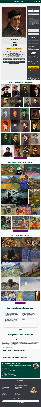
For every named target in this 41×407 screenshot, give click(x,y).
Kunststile (6, 3)
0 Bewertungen (16, 63)
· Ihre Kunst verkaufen (18, 389)
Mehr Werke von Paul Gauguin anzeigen (20, 230)
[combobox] (33, 14)
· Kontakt (3, 388)
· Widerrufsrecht (4, 393)
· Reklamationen (4, 394)
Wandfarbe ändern (8, 61)
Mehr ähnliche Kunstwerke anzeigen (20, 157)
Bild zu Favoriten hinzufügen (19, 59)
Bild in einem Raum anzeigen (19, 61)
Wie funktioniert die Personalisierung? (10, 339)
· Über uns (3, 395)
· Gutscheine (16, 393)
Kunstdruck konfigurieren (15, 48)
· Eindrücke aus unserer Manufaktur (19, 392)
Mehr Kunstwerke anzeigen (20, 302)
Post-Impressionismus (12, 3)
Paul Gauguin (18, 3)
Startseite (2, 3)
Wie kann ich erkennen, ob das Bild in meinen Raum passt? (14, 350)
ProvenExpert (9, 325)
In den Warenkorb (34, 67)
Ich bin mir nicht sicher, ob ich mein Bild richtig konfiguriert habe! (15, 357)
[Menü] (1, 1)
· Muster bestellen (17, 394)
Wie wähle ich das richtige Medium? (9, 354)
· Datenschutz (3, 392)
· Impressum (3, 389)
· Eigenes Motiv (17, 388)
